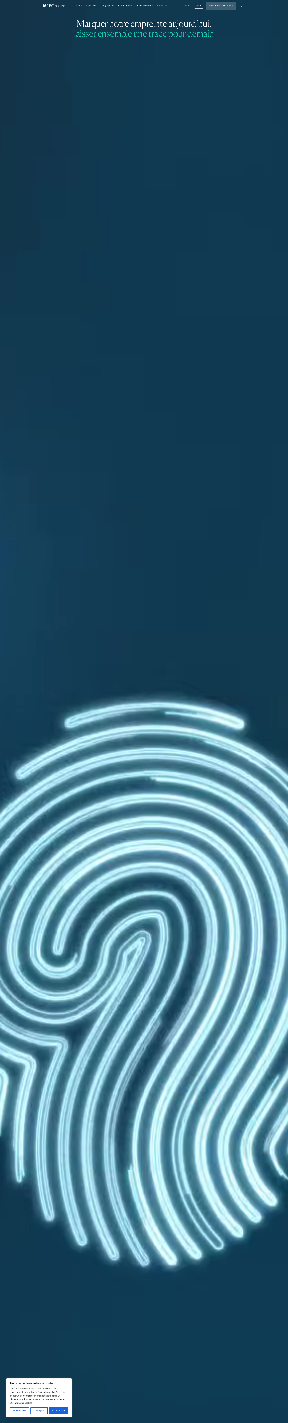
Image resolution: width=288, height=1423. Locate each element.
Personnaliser (19, 1411)
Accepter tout (58, 1411)
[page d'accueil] (54, 5)
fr (186, 6)
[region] (39, 1397)
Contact (199, 6)
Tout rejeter (39, 1411)
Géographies (107, 6)
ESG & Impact (125, 6)
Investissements (145, 6)
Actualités (162, 6)
